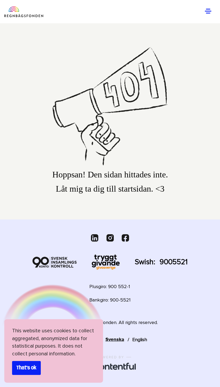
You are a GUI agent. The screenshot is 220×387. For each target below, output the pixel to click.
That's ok (26, 368)
